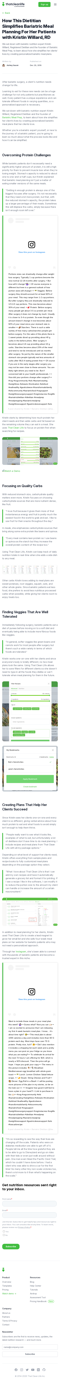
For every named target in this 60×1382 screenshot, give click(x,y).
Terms (5, 1321)
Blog (32, 1282)
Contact (5, 1324)
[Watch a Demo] (30, 471)
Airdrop (33, 1293)
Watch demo (9, 1293)
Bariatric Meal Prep (12, 117)
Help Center (35, 1286)
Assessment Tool (38, 1297)
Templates (7, 1286)
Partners (6, 1317)
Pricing (5, 1289)
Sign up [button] (44, 4)
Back (6, 13)
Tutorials (34, 1289)
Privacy (13, 1321)
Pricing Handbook (41, 1301)
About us (6, 1313)
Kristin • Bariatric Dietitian (35, 409)
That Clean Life (16, 427)
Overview (6, 1282)
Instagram (21, 951)
